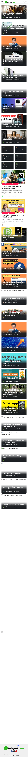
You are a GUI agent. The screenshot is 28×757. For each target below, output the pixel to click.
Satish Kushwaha (8, 64)
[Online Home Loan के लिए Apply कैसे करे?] (14, 501)
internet (12, 212)
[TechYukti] (10, 1)
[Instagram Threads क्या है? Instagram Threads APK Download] (13, 177)
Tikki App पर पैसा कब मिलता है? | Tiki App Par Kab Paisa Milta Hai (13, 409)
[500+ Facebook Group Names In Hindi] (14, 266)
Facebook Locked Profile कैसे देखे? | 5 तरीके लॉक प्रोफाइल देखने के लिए (13, 283)
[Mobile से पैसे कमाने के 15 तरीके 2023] (14, 376)
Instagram (5, 212)
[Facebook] (12, 751)
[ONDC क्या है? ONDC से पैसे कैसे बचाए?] (14, 470)
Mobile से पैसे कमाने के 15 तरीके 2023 (12, 379)
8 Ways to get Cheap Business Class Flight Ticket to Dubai (13, 425)
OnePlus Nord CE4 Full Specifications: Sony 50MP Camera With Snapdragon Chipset (13, 28)
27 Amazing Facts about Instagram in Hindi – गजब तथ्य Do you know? (13, 299)
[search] (21, 1)
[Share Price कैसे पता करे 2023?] (14, 344)
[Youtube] (16, 751)
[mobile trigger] (2, 1)
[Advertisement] (14, 569)
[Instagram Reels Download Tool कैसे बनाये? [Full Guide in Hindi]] (13, 206)
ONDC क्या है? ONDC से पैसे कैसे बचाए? (12, 473)
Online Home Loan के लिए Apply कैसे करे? (13, 504)
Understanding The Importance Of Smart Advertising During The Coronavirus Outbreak (12, 313)
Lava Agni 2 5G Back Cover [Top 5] (12, 124)
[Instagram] (14, 751)
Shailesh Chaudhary (8, 17)
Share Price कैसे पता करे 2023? (11, 347)
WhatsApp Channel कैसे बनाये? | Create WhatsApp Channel (13, 236)
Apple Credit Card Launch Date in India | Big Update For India (13, 441)
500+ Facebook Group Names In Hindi (13, 269)
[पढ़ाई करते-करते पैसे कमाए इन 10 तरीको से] (14, 43)
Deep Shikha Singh (19, 149)
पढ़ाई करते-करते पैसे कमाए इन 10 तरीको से (12, 46)
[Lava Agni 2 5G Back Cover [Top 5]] (14, 121)
